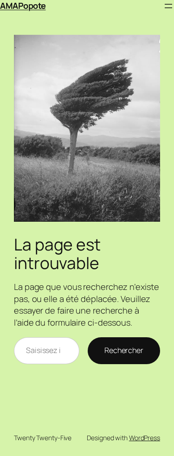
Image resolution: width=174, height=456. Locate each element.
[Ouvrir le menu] (168, 6)
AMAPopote (23, 5)
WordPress (144, 437)
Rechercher (123, 350)
